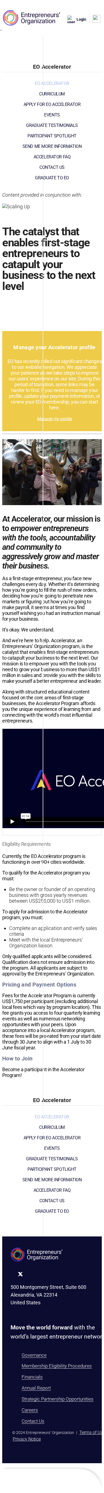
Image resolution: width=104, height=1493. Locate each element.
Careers (30, 1410)
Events (52, 115)
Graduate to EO (52, 177)
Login (81, 19)
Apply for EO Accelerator (52, 104)
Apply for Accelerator (52, 300)
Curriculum (52, 94)
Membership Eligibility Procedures (57, 1366)
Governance (34, 1355)
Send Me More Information (52, 146)
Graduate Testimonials (52, 125)
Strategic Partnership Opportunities (57, 1399)
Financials (32, 1377)
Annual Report (36, 1388)
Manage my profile (54, 418)
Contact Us (52, 167)
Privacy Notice (27, 1439)
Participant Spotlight (52, 135)
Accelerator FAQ (52, 156)
